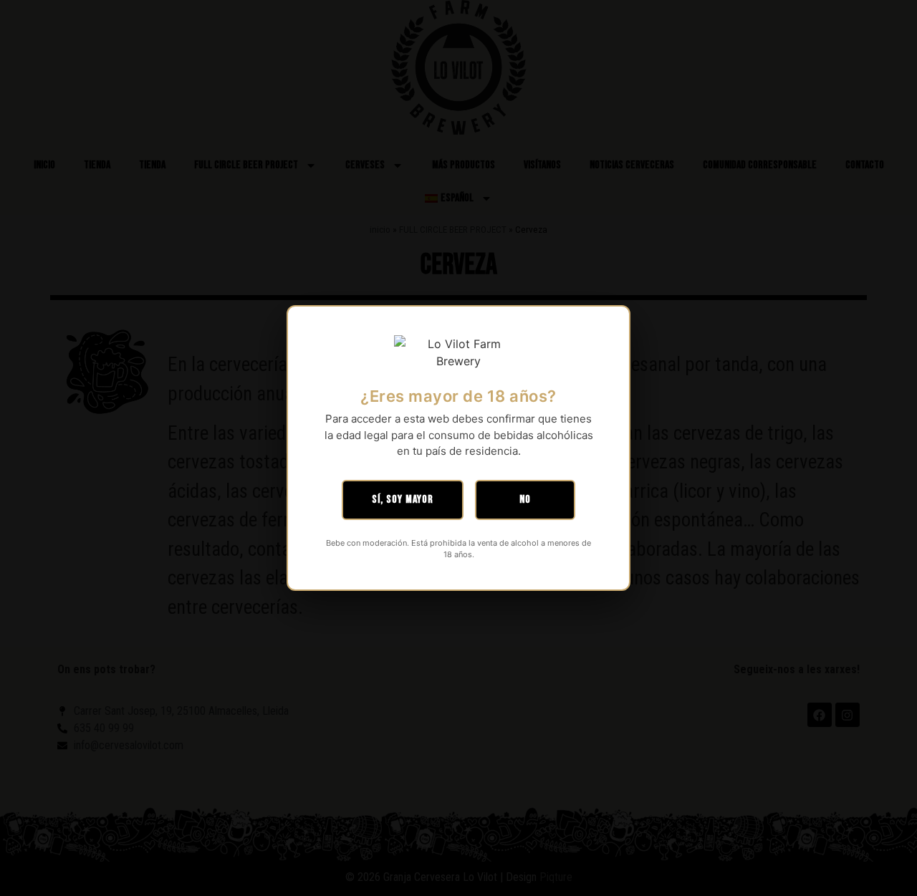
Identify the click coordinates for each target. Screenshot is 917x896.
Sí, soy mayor (402, 499)
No (525, 499)
